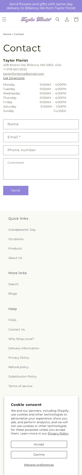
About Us (15, 258)
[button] (57, 19)
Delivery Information (23, 348)
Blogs (12, 293)
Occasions (16, 239)
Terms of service (20, 386)
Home (7, 34)
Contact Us (16, 329)
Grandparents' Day (22, 230)
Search (13, 284)
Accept (39, 444)
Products (15, 248)
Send (15, 190)
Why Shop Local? (21, 339)
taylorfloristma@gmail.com (23, 74)
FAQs (12, 320)
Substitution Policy (22, 376)
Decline (39, 454)
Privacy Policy (58, 433)
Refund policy (18, 367)
